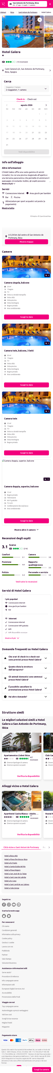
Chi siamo (5, 926)
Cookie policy (7, 938)
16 (46, 126)
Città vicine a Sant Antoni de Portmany (21, 847)
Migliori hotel (7, 1023)
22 (39, 133)
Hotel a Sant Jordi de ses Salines (16, 884)
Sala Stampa (6, 959)
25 (14, 139)
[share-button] (39, 20)
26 (20, 139)
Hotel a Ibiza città (11, 856)
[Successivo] (46, 105)
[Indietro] (7, 105)
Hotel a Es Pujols (10, 863)
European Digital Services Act (13, 989)
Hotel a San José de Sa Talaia (15, 874)
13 (26, 126)
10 (7, 126)
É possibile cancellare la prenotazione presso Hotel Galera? (25, 688)
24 (7, 139)
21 (33, 133)
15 (39, 126)
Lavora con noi (7, 947)
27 (26, 139)
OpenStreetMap (45, 216)
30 (46, 139)
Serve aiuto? (6, 972)
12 (20, 126)
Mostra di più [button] (10, 638)
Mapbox (35, 216)
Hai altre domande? (18, 697)
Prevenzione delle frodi (11, 997)
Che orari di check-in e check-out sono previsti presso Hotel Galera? (25, 658)
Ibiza (12, 12)
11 (14, 126)
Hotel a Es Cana (10, 881)
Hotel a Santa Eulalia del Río (15, 867)
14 (33, 126)
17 (7, 133)
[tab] (21, 847)
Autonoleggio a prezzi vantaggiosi (15, 1010)
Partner (5, 955)
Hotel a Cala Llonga (11, 888)
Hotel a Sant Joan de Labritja (15, 877)
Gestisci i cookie (8, 943)
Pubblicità (5, 951)
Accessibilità (7, 993)
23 (46, 133)
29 (39, 139)
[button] (23, 32)
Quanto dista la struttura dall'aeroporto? (21, 668)
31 (7, 145)
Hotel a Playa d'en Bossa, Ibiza (15, 859)
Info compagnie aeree (10, 981)
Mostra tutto (8, 208)
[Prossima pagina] (49, 847)
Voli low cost (7, 1015)
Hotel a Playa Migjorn (12, 870)
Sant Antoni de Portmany (27, 12)
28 (33, 139)
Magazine (5, 1027)
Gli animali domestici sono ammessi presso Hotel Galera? (25, 678)
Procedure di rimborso (10, 977)
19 (20, 133)
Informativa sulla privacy (11, 934)
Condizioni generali (9, 930)
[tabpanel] (26, 872)
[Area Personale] (50, 4)
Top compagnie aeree (10, 1006)
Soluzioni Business (9, 963)
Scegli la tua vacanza (10, 1019)
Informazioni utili (8, 985)
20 (26, 133)
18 (14, 133)
